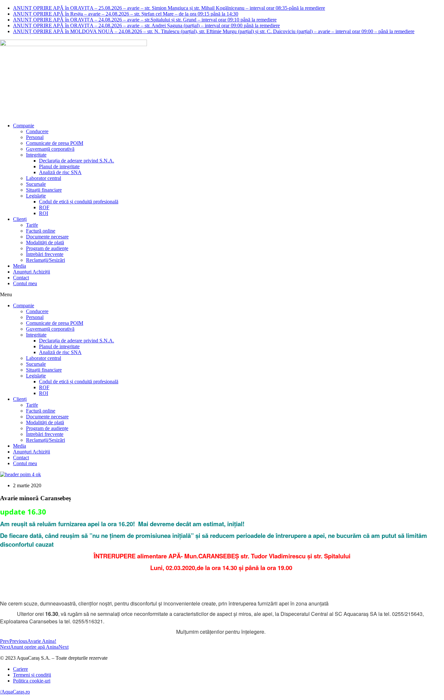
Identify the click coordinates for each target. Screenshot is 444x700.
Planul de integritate (59, 166)
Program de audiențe (47, 248)
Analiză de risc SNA (60, 172)
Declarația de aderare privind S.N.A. (76, 160)
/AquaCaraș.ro (15, 691)
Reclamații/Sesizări (45, 260)
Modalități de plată (45, 242)
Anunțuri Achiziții (31, 271)
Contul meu (25, 283)
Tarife (32, 225)
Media (19, 266)
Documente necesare (47, 236)
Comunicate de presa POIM (54, 143)
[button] (222, 295)
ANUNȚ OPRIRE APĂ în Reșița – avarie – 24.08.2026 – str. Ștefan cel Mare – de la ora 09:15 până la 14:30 (125, 14)
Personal (35, 137)
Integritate (36, 155)
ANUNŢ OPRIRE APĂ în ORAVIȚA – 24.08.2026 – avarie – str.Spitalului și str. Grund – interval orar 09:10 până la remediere (145, 19)
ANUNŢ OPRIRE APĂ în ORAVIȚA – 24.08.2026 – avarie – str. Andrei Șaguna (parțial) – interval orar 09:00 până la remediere (146, 25)
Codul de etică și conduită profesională (78, 201)
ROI (43, 213)
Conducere (37, 131)
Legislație (36, 195)
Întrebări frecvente (44, 254)
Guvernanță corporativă (50, 149)
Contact (21, 277)
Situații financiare (44, 190)
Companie (23, 125)
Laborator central (43, 178)
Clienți (20, 219)
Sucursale (36, 184)
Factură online (40, 231)
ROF (44, 207)
